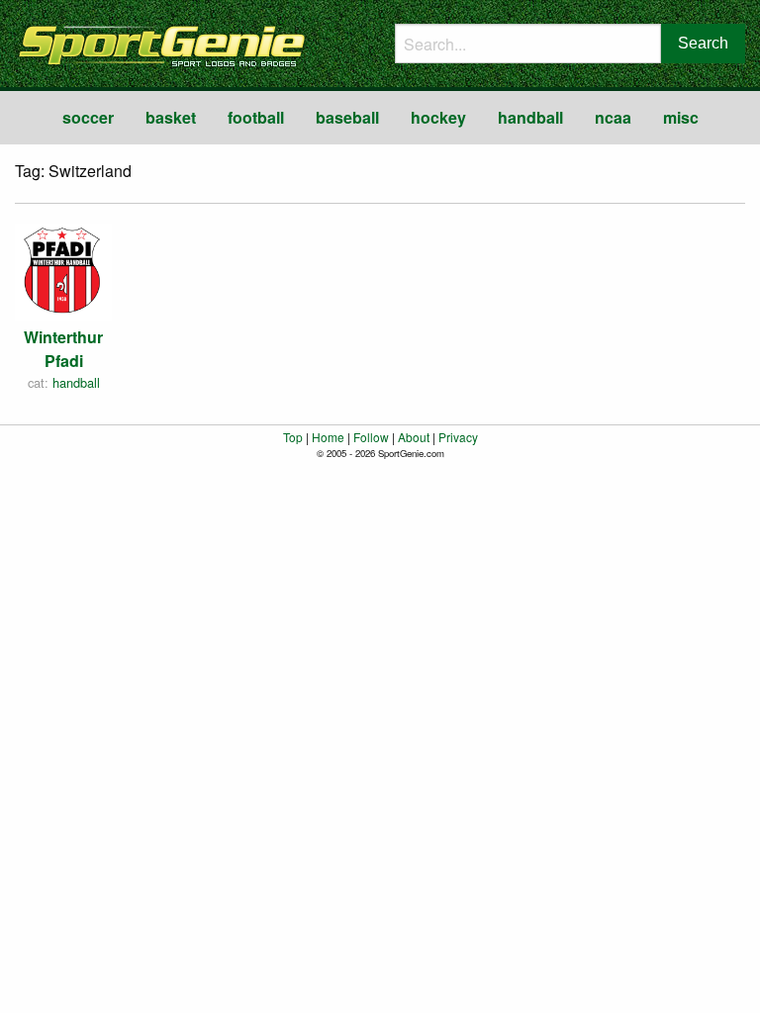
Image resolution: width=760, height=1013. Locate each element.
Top (293, 436)
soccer (88, 117)
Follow (371, 436)
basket (170, 117)
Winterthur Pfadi (63, 348)
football (256, 117)
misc (681, 117)
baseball (347, 117)
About (413, 436)
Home (328, 436)
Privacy (458, 436)
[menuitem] (88, 118)
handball (530, 117)
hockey (438, 117)
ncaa (613, 117)
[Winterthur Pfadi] (63, 269)
